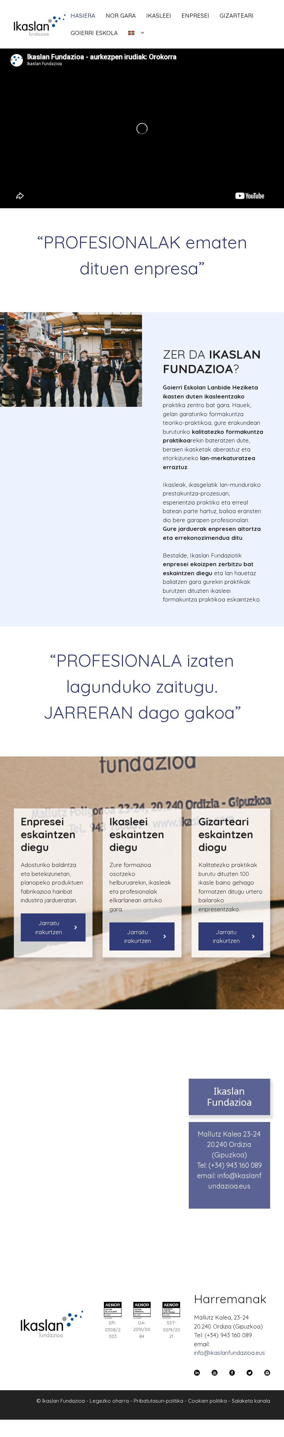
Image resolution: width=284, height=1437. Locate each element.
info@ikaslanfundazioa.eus (229, 1352)
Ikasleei (158, 15)
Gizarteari (237, 15)
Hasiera (83, 15)
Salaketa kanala (251, 1400)
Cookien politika (207, 1400)
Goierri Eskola (94, 32)
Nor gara (121, 15)
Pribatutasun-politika (158, 1400)
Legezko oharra (109, 1400)
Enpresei (195, 15)
